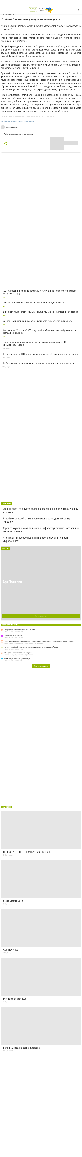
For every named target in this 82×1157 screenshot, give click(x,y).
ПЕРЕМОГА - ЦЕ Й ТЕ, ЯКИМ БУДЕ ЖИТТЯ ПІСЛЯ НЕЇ (29, 852)
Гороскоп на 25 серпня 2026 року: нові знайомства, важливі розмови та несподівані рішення (39, 331)
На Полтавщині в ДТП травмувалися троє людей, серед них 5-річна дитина (40, 354)
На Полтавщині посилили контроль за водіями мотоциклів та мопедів (38, 363)
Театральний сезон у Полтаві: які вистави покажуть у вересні (33, 302)
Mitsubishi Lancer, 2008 (14, 998)
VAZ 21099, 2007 (11, 949)
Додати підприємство (41, 666)
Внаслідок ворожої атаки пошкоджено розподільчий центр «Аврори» (36, 520)
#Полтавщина (5, 121)
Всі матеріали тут (41, 616)
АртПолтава (12, 582)
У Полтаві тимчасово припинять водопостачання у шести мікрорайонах (35, 539)
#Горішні (13, 121)
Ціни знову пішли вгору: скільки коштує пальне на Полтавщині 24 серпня (40, 311)
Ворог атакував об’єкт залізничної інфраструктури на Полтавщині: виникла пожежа (40, 529)
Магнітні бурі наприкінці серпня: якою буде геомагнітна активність (37, 321)
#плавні (20, 121)
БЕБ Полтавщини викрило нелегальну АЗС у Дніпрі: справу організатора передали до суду (39, 292)
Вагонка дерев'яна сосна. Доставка (21, 1047)
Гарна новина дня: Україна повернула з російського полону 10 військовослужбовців (34, 343)
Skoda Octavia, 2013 (13, 900)
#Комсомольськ (29, 121)
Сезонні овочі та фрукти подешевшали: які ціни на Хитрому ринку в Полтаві (40, 510)
